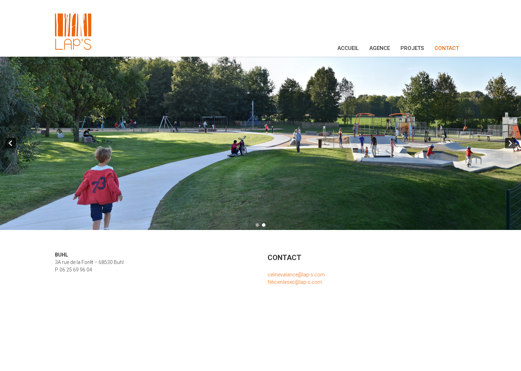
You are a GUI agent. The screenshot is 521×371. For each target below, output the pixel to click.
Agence (379, 48)
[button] (10, 143)
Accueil (348, 48)
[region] (260, 143)
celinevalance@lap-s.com (296, 274)
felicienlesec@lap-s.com (295, 282)
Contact (447, 48)
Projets (412, 48)
